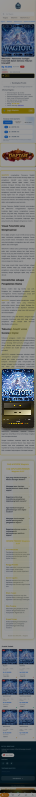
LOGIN (17, 406)
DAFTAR (17, 412)
